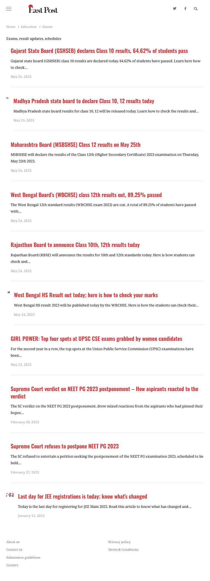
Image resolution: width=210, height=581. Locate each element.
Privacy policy (119, 542)
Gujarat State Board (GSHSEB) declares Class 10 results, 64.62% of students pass (99, 50)
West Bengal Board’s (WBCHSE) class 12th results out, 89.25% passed (86, 194)
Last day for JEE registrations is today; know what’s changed (82, 496)
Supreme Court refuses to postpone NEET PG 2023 (65, 446)
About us (12, 542)
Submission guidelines (23, 557)
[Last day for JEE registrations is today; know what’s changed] (10, 495)
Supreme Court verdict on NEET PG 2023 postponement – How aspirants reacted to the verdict (104, 392)
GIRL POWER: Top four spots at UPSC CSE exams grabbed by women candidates (96, 338)
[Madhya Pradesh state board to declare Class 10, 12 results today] (7, 100)
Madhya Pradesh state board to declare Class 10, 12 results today (84, 101)
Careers (12, 565)
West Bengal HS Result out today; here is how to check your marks (86, 295)
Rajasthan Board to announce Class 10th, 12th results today (75, 244)
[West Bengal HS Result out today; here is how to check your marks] (8, 294)
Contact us (14, 549)
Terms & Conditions (123, 549)
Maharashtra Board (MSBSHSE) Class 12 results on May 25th (76, 144)
